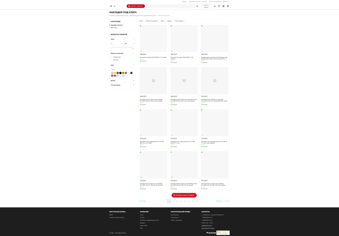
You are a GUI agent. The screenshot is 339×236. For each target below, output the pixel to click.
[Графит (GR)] (118, 73)
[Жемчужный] (123, 76)
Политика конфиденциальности (149, 220)
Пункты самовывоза (215, 1)
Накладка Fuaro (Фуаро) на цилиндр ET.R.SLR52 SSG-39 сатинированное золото (214, 100)
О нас (141, 215)
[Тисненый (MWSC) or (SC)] (118, 76)
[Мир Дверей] (119, 6)
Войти (111, 215)
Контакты (226, 1)
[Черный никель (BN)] (131, 73)
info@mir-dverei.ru (207, 225)
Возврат (204, 1)
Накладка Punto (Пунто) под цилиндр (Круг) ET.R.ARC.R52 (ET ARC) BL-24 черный (184, 184)
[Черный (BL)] (120, 73)
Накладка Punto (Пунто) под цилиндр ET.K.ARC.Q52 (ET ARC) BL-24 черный (151, 184)
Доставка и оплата (194, 1)
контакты (206, 5)
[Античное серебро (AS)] (115, 76)
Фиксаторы (114, 27)
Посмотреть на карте (208, 228)
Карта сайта (143, 225)
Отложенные (175, 217)
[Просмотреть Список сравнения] (214, 6)
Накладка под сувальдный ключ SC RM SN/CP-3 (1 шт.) (183, 142)
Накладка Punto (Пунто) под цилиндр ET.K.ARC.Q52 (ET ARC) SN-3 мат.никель (213, 184)
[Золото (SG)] (115, 73)
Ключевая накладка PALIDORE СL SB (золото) (182, 58)
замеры (206, 7)
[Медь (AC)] (112, 76)
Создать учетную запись (116, 217)
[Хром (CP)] (120, 76)
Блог (141, 228)
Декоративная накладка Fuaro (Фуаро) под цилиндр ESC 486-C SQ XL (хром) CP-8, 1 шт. (214, 58)
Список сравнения (176, 220)
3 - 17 (227, 201)
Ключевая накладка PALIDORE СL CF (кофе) (153, 57)
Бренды (184, 1)
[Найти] (197, 6)
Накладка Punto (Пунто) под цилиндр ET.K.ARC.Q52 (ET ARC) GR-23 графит (151, 100)
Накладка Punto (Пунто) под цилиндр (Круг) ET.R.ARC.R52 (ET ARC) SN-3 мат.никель (184, 100)
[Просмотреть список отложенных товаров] (219, 6)
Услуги (142, 217)
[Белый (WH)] (128, 73)
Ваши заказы (175, 215)
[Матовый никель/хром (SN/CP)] (112, 73)
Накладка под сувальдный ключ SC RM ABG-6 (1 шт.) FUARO (152, 142)
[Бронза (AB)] (123, 73)
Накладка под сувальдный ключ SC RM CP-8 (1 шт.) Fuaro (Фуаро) (214, 142)
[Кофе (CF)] (126, 73)
